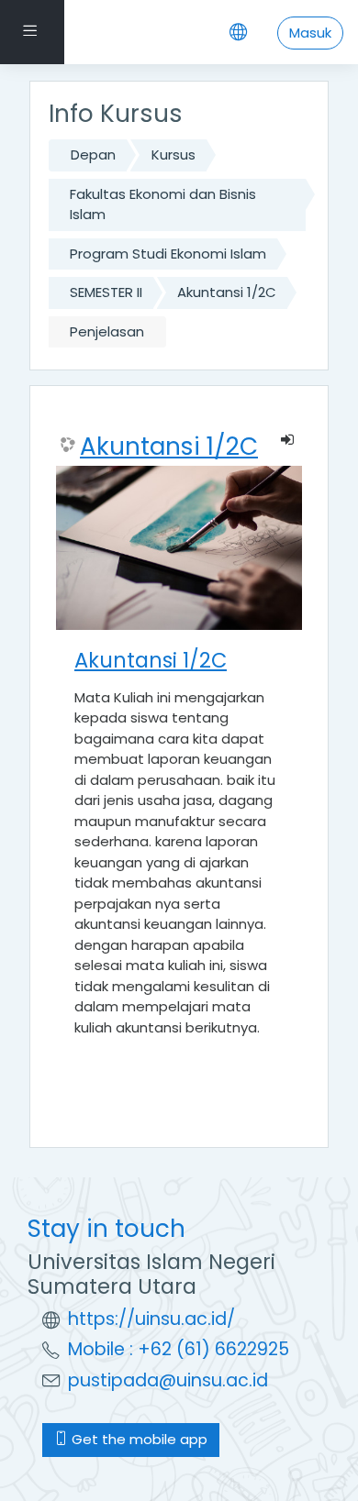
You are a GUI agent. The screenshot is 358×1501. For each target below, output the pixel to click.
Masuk (310, 32)
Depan (93, 154)
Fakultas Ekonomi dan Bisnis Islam (163, 204)
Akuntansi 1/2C (226, 292)
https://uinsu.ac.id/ (151, 1319)
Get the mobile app (137, 1439)
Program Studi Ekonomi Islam (168, 253)
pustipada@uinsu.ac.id (168, 1380)
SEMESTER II (106, 292)
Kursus (173, 154)
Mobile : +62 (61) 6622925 (178, 1349)
